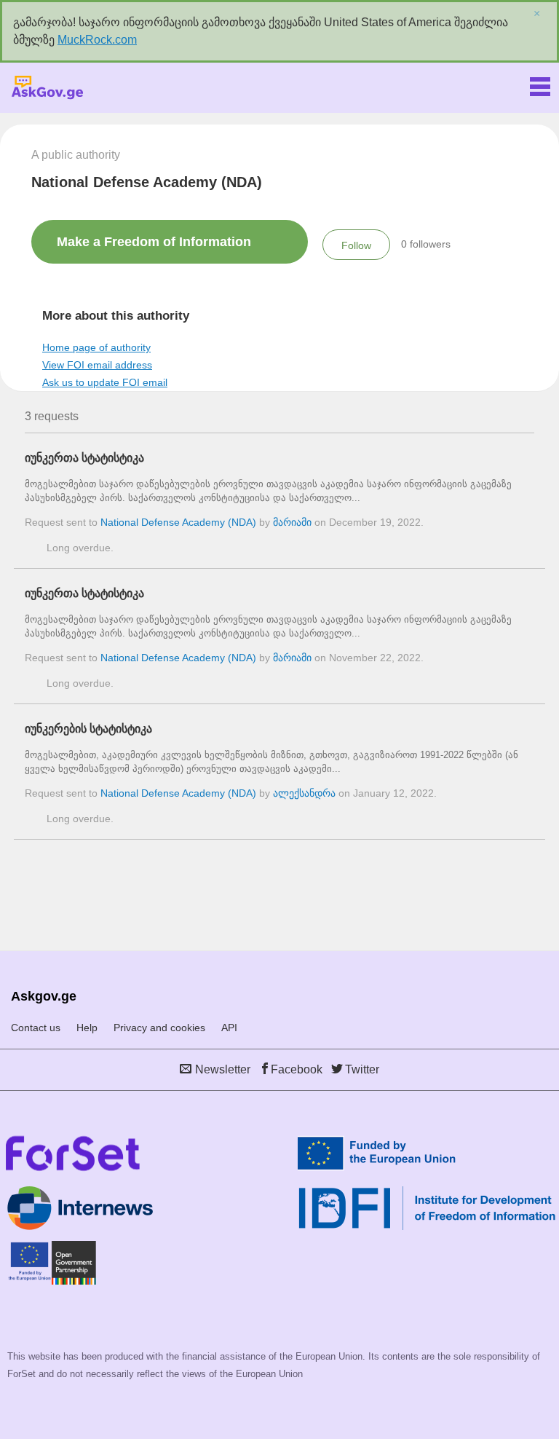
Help (87, 1027)
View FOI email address (97, 365)
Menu (540, 84)
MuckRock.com (97, 39)
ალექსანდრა (304, 793)
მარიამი (292, 522)
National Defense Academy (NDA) (178, 522)
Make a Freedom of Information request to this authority (154, 249)
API (229, 1027)
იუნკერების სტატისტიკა (88, 728)
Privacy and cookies (159, 1027)
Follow (356, 245)
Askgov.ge (47, 88)
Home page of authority (96, 347)
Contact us (35, 1027)
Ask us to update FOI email (104, 382)
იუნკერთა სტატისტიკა (84, 458)
